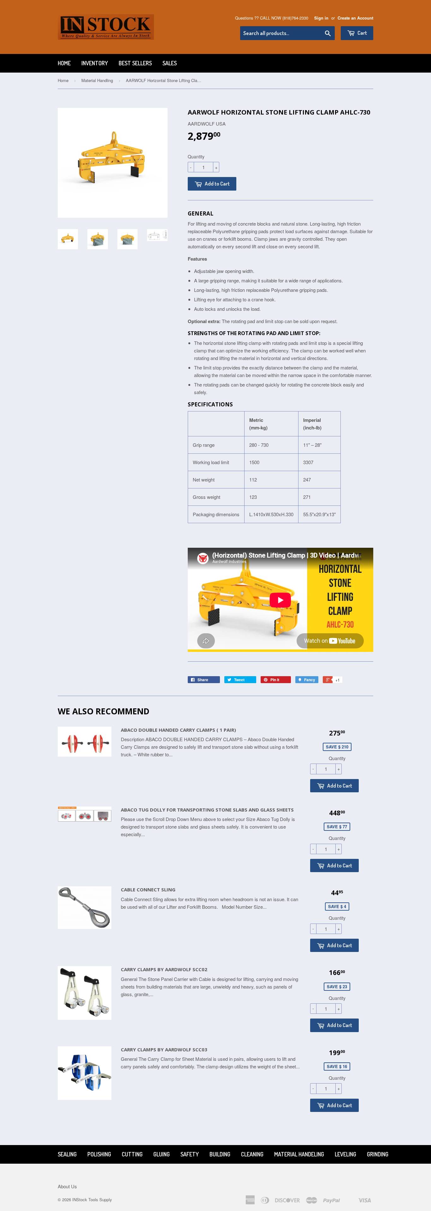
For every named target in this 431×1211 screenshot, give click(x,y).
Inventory (94, 63)
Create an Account (355, 18)
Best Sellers (135, 63)
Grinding (377, 1154)
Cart (362, 32)
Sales (169, 63)
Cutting (132, 1154)
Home (64, 63)
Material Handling (97, 80)
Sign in (321, 18)
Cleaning (252, 1154)
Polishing (99, 1154)
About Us (67, 1186)
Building (220, 1154)
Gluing (161, 1154)
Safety (189, 1154)
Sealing (67, 1154)
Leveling (345, 1154)
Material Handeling (299, 1154)
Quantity (196, 156)
